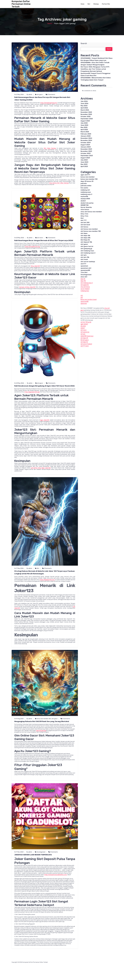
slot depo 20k (85, 238)
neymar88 (84, 196)
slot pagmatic (85, 285)
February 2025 (86, 134)
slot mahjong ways (87, 251)
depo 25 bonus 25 (87, 181)
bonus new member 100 (89, 179)
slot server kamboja (88, 261)
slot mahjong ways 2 (88, 253)
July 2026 (84, 101)
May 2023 (84, 164)
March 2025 (85, 132)
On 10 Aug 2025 (19, 718)
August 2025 (85, 121)
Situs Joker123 (35, 266)
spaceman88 (85, 270)
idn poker (83, 326)
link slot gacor (85, 340)
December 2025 (86, 112)
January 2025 (86, 136)
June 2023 (84, 162)
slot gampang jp (86, 248)
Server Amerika (86, 207)
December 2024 (86, 138)
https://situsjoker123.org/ (32, 246)
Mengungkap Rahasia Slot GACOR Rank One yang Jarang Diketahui (41, 721)
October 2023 (86, 153)
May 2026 (84, 106)
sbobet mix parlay (87, 203)
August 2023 (85, 158)
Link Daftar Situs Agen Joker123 (41, 468)
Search (84, 43)
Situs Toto (84, 214)
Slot (89, 4)
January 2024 (86, 147)
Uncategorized (41, 852)
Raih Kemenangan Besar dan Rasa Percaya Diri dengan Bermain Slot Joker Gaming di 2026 (42, 98)
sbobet (83, 201)
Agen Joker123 (44, 420)
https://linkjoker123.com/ (47, 579)
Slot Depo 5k (85, 240)
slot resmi (40, 237)
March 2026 (85, 110)
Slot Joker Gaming (50, 148)
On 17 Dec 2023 (19, 852)
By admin (29, 94)
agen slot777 (85, 175)
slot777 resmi (85, 346)
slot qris (84, 255)
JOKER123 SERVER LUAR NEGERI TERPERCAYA (33, 855)
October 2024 (86, 142)
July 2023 (84, 160)
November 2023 (86, 151)
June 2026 (84, 103)
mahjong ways (86, 192)
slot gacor (40, 94)
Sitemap (96, 4)
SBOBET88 (85, 205)
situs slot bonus (85, 287)
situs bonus (85, 209)
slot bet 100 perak (86, 322)
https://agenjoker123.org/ (32, 392)
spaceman (84, 266)
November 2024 (86, 140)
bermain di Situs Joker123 (27, 287)
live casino (84, 188)
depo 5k (83, 279)
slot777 (83, 264)
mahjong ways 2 (86, 194)
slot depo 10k (85, 235)
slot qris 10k (85, 257)
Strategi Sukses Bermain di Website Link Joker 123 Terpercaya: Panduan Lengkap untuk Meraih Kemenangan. (44, 572)
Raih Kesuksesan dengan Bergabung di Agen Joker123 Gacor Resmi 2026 (44, 386)
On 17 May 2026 (19, 568)
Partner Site (106, 4)
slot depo (84, 233)
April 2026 (84, 108)
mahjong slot (85, 190)
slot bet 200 (85, 222)
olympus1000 (85, 199)
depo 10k (83, 281)
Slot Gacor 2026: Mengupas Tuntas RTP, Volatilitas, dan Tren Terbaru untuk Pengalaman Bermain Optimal (95, 69)
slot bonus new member (89, 229)
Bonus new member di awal (88, 299)
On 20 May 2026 (19, 237)
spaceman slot (86, 268)
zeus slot (84, 277)
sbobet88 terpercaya (87, 336)
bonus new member (42, 718)
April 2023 (84, 166)
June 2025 (84, 125)
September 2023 (87, 155)
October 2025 (86, 116)
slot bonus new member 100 (91, 231)
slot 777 (84, 220)
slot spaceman (85, 332)
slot (82, 295)
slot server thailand (86, 344)
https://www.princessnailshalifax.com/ (55, 874)
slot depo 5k (84, 342)
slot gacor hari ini (87, 246)
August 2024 (85, 145)
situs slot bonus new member (91, 212)
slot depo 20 (84, 338)
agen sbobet (84, 324)
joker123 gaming (41, 730)
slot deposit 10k (86, 242)
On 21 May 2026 (19, 94)
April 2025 (84, 129)
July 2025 (84, 123)
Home (82, 4)
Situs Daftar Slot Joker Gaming (58, 183)
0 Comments (51, 94)
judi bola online (86, 185)
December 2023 (86, 149)
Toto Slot (84, 272)
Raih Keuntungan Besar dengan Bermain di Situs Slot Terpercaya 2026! (43, 240)
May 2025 (84, 127)
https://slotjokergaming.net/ (48, 103)
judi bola (84, 183)
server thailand (85, 289)
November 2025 (86, 114)
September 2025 (87, 119)
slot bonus (84, 227)
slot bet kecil (85, 225)
